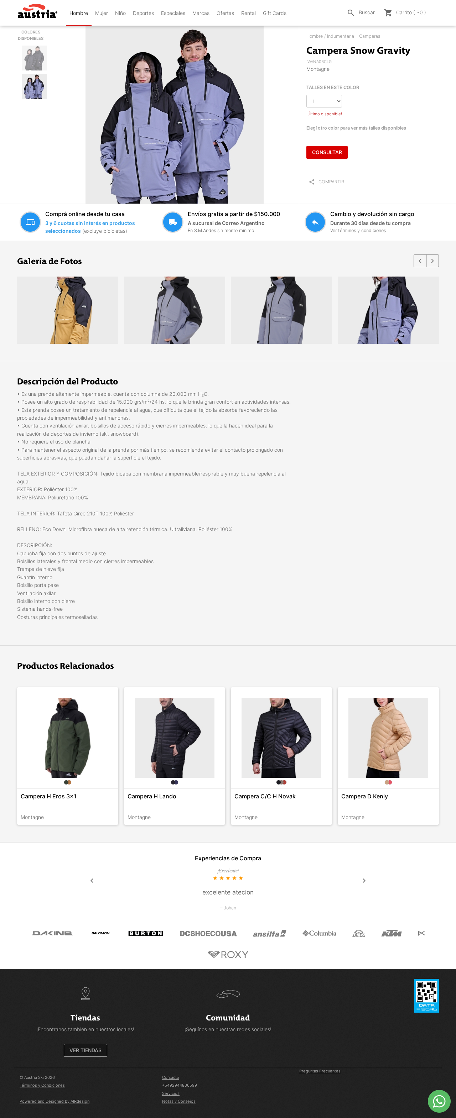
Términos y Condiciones (42, 1085)
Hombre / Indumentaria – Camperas (343, 36)
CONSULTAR (327, 152)
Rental (248, 13)
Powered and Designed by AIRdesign (54, 1101)
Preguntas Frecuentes (320, 1071)
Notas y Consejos (179, 1101)
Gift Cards (274, 13)
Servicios (171, 1093)
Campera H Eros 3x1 (49, 796)
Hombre (78, 13)
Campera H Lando (152, 796)
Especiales (173, 13)
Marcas (200, 13)
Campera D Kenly (364, 796)
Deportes (143, 13)
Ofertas (225, 13)
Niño (120, 13)
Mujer (101, 13)
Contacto (170, 1077)
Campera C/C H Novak (265, 796)
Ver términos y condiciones (358, 230)
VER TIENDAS (85, 1050)
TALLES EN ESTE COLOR (332, 87)
